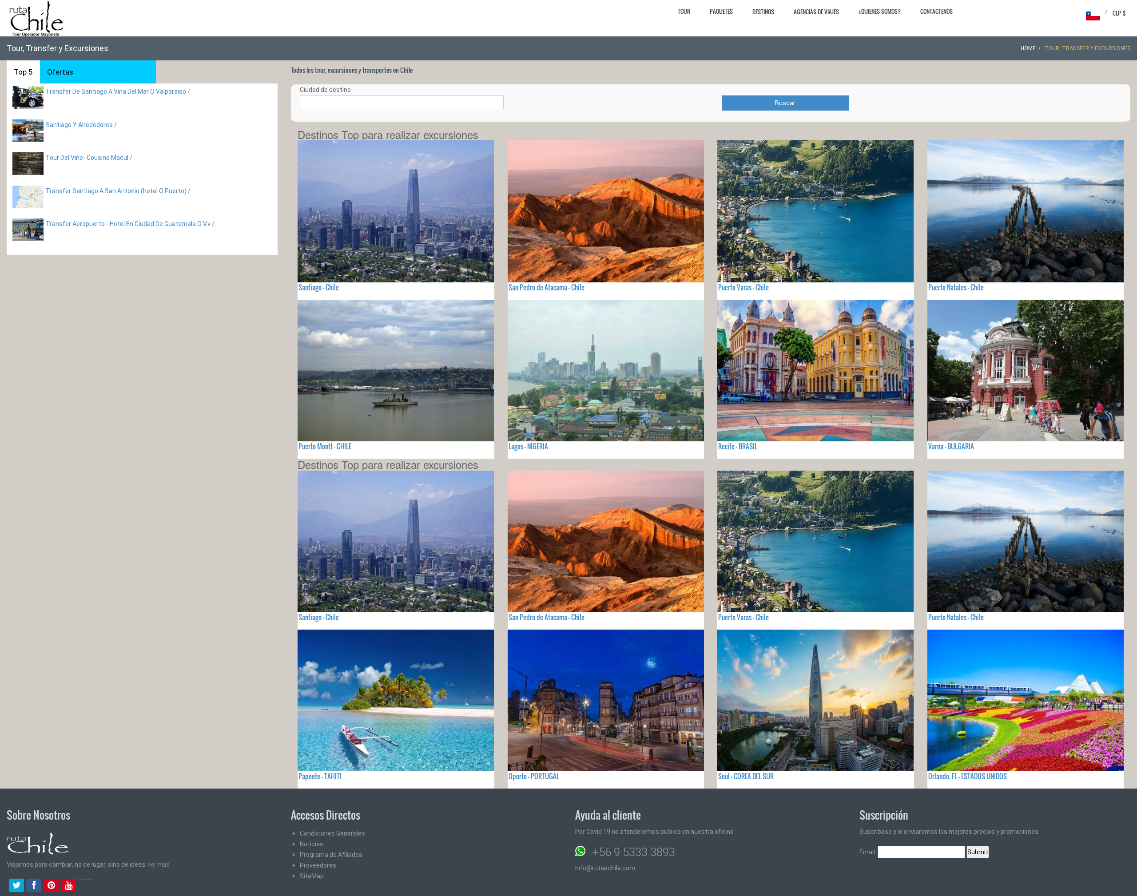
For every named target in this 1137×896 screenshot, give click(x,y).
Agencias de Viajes (816, 11)
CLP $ (1119, 12)
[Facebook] (33, 886)
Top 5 (23, 71)
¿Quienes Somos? (880, 11)
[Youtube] (68, 886)
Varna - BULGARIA (951, 446)
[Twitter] (16, 886)
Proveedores (318, 865)
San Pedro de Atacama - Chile (546, 287)
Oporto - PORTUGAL (534, 776)
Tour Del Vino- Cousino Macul (87, 157)
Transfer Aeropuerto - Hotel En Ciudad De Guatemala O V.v (128, 223)
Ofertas (60, 71)
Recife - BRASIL (737, 446)
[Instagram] (85, 886)
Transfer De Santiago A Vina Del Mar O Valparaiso (116, 91)
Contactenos (936, 11)
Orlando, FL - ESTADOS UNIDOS (967, 776)
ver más (158, 864)
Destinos (763, 11)
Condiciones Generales (332, 833)
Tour (684, 11)
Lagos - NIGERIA (528, 446)
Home (1028, 48)
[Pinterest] (51, 886)
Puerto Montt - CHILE (324, 446)
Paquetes (721, 11)
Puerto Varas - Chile (743, 287)
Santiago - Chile (318, 287)
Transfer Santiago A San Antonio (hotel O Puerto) (116, 190)
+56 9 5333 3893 (633, 852)
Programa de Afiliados (331, 854)
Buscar (785, 103)
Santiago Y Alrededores (79, 124)
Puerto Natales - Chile (956, 287)
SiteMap (312, 876)
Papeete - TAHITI (320, 776)
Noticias (311, 844)
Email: (868, 852)
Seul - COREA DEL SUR (746, 776)
